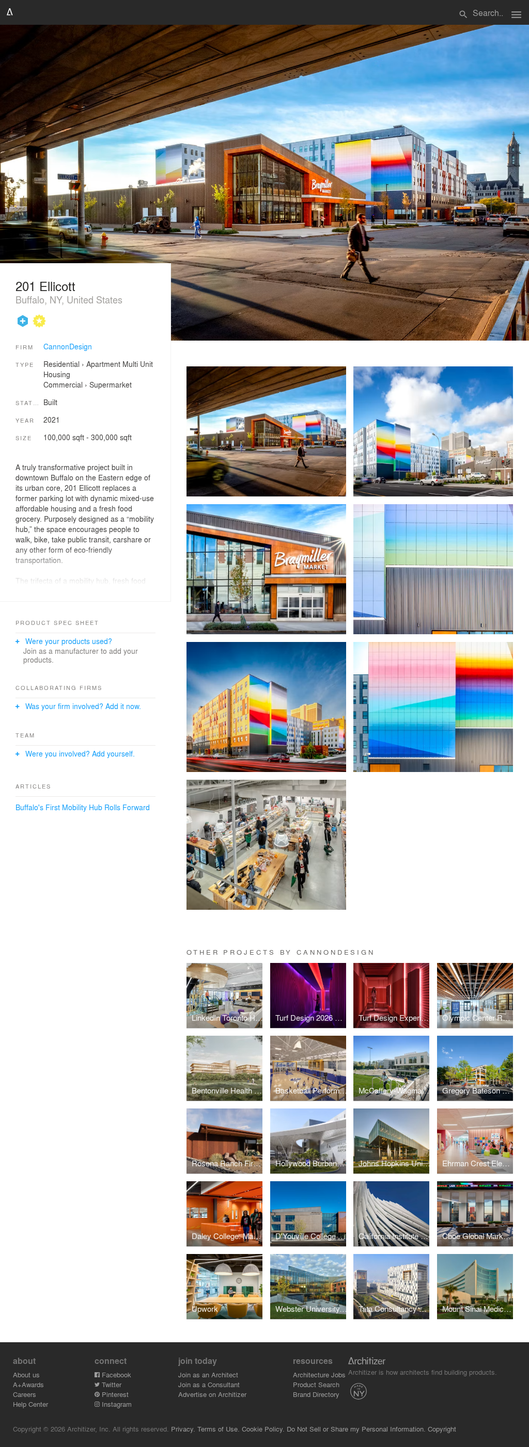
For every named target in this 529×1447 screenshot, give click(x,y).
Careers (24, 1394)
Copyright (442, 1429)
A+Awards (28, 1384)
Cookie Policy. (263, 1429)
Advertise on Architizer (212, 1394)
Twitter (110, 1384)
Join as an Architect (208, 1374)
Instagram (116, 1404)
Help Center (30, 1404)
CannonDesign (67, 346)
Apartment (103, 364)
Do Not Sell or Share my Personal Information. (356, 1429)
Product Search (316, 1384)
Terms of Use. (218, 1429)
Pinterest (114, 1394)
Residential (61, 364)
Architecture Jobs (319, 1374)
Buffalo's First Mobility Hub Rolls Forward (82, 807)
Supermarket (110, 384)
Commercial (63, 384)
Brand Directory (316, 1394)
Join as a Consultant (209, 1384)
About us (26, 1374)
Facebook (115, 1374)
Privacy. (183, 1429)
